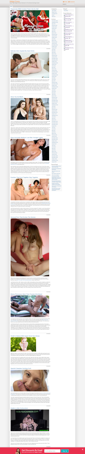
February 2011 (54, 134)
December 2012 (55, 122)
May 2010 (53, 148)
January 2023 (54, 43)
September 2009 (55, 160)
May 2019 (53, 92)
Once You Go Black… (17, 97)
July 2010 (53, 145)
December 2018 (55, 100)
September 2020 (55, 74)
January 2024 (54, 35)
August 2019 (54, 88)
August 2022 (54, 47)
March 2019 (54, 95)
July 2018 (53, 106)
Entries (66, 1)
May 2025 (53, 23)
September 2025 (55, 22)
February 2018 (54, 109)
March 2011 (54, 133)
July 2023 (53, 38)
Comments (72, 1)
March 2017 (54, 119)
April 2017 (54, 118)
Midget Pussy (15, 1)
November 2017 (55, 112)
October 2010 (54, 140)
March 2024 (54, 32)
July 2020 (53, 77)
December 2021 (55, 58)
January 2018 (54, 110)
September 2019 (55, 86)
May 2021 (53, 67)
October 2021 (54, 61)
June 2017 (54, 116)
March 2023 (54, 40)
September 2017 (55, 115)
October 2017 (54, 113)
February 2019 (54, 97)
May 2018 (53, 107)
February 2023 (54, 41)
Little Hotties (54, 10)
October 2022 (54, 46)
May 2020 (53, 80)
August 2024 (54, 28)
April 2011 (54, 131)
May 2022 (53, 50)
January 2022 (54, 56)
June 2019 (54, 91)
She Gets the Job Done (56, 173)
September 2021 (55, 62)
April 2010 (54, 149)
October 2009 (54, 158)
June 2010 (54, 146)
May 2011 (53, 130)
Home (11, 6)
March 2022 (54, 53)
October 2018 (54, 103)
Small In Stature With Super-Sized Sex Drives (25, 336)
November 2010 (55, 139)
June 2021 (54, 65)
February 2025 (54, 25)
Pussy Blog (66, 10)
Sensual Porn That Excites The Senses (23, 217)
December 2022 (55, 44)
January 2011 (54, 136)
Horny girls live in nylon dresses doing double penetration (56, 189)
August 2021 (54, 64)
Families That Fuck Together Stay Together (24, 177)
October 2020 (54, 73)
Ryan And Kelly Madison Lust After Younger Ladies (27, 137)
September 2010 (55, 142)
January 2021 (54, 70)
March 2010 (54, 151)
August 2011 (54, 125)
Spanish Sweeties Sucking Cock (21, 368)
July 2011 (53, 127)
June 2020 (54, 79)
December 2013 (55, 121)
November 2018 (55, 101)
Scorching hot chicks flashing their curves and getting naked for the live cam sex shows (56, 178)
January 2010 (54, 154)
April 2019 (54, 94)
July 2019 (53, 89)
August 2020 (54, 76)
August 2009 (54, 161)
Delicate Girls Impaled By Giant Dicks (22, 51)
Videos (53, 15)
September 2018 (55, 104)
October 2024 (54, 26)
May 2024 (53, 31)
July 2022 (53, 49)
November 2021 (55, 59)
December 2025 (55, 20)
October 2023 (54, 37)
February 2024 (54, 34)
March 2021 (54, 68)
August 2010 (54, 143)
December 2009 (55, 155)
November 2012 (55, 124)
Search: (64, 4)
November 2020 (55, 71)
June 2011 (54, 128)
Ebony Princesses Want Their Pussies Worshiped (26, 294)
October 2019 (54, 85)
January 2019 (54, 98)
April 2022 (54, 52)
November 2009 (55, 157)
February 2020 (54, 82)
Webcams (53, 16)
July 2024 (53, 29)
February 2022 (54, 55)
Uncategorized (54, 13)
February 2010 (54, 152)
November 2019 (55, 83)
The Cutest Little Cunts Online (56, 172)
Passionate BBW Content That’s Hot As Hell (24, 9)
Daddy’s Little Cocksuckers (19, 408)
